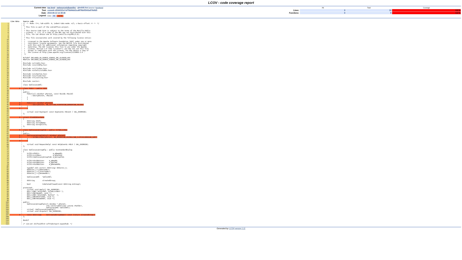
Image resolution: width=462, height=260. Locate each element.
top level (51, 8)
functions (99, 8)
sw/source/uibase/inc (66, 8)
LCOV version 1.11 (237, 229)
